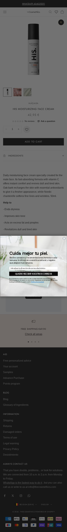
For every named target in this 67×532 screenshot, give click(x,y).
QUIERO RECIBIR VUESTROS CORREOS (33, 273)
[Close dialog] (64, 238)
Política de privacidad (37, 281)
